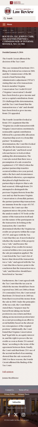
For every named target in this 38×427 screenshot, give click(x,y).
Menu (9, 24)
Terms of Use (23, 390)
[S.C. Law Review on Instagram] (23, 414)
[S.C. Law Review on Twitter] (16, 414)
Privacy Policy (9, 394)
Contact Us (9, 390)
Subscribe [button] (16, 402)
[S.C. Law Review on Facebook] (9, 414)
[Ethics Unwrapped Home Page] (19, 11)
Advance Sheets (23, 394)
